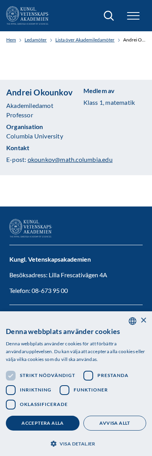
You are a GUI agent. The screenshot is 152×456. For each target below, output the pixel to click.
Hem (11, 40)
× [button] (143, 320)
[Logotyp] (27, 15)
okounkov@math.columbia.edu (70, 159)
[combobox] (132, 321)
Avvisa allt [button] (114, 423)
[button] (76, 443)
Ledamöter (36, 40)
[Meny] (133, 16)
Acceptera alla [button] (42, 423)
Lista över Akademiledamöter (85, 40)
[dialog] (76, 383)
